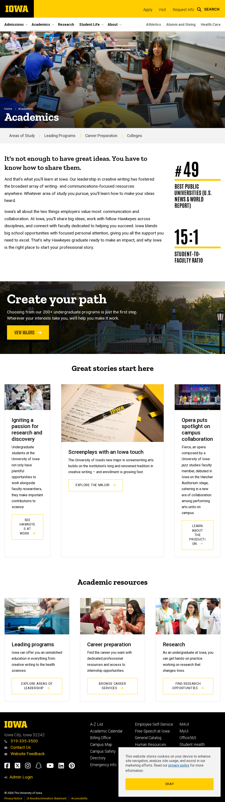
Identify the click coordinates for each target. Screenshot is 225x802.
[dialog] (169, 772)
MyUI (184, 731)
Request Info (183, 9)
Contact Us (20, 747)
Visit (162, 9)
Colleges (134, 136)
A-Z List (96, 724)
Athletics (153, 24)
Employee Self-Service (154, 724)
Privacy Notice (13, 798)
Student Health (192, 744)
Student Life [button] (89, 24)
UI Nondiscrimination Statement (47, 798)
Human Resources (150, 744)
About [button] (113, 24)
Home (8, 108)
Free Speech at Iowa (152, 731)
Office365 (188, 738)
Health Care (211, 24)
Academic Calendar (106, 731)
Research (66, 24)
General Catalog (148, 738)
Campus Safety (103, 751)
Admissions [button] (14, 24)
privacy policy (178, 765)
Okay (169, 784)
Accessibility (79, 798)
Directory (97, 758)
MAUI (184, 724)
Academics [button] (41, 24)
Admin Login (21, 777)
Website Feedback (27, 753)
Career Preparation (101, 136)
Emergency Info (103, 765)
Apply (147, 9)
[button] (208, 9)
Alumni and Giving (181, 24)
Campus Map (101, 744)
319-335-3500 (23, 740)
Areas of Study (22, 136)
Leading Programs (60, 136)
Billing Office (100, 738)
